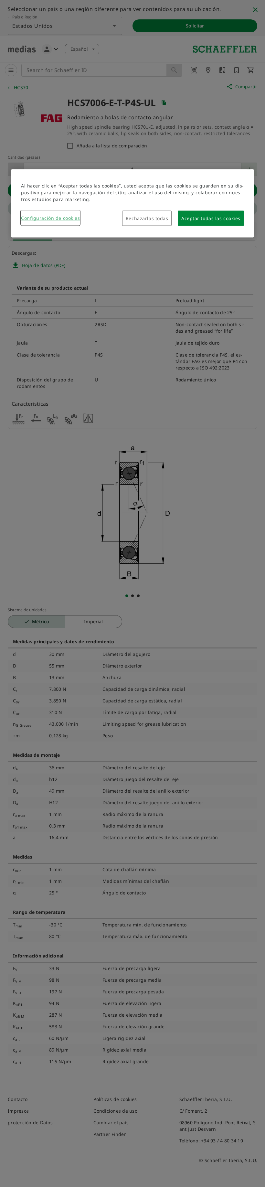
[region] (132, 203)
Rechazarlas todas (147, 218)
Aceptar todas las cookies (210, 218)
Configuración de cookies (50, 218)
